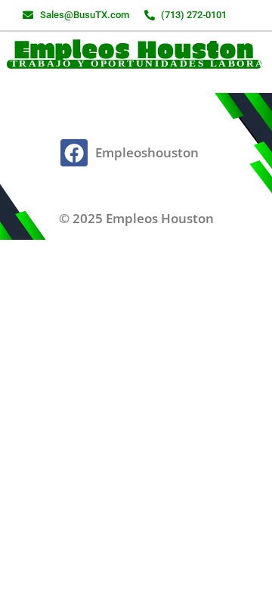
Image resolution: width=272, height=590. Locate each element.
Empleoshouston (147, 152)
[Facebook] (74, 152)
